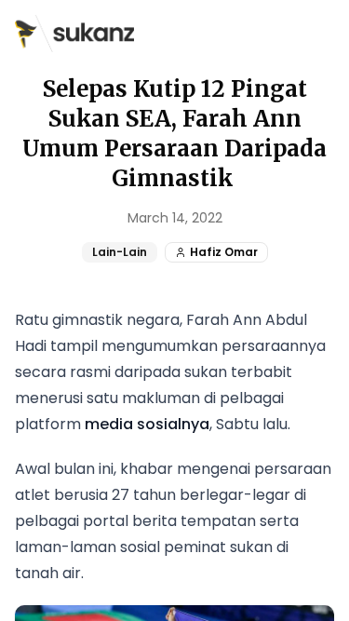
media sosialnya (147, 424)
